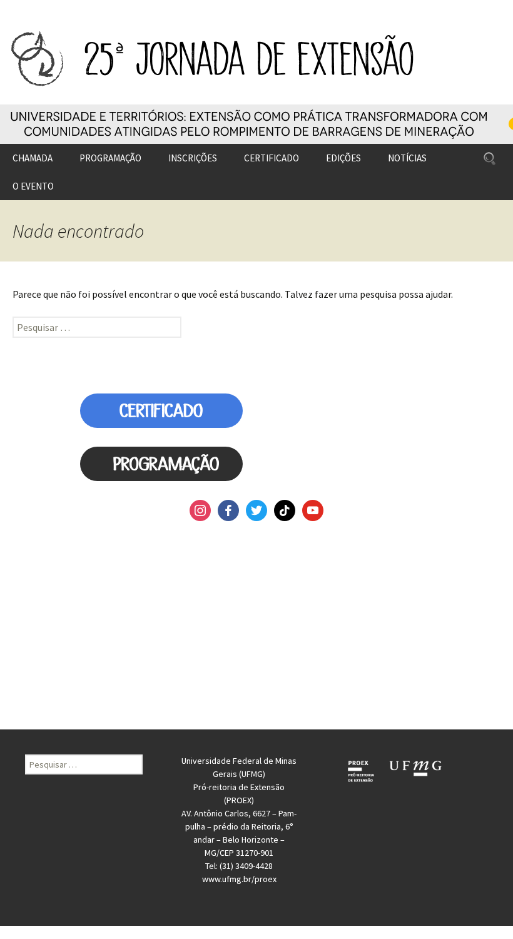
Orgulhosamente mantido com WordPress (79, 932)
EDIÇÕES (343, 158)
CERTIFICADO (271, 158)
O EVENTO (33, 186)
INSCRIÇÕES (192, 158)
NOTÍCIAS (407, 158)
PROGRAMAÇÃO (110, 158)
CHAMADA (33, 158)
